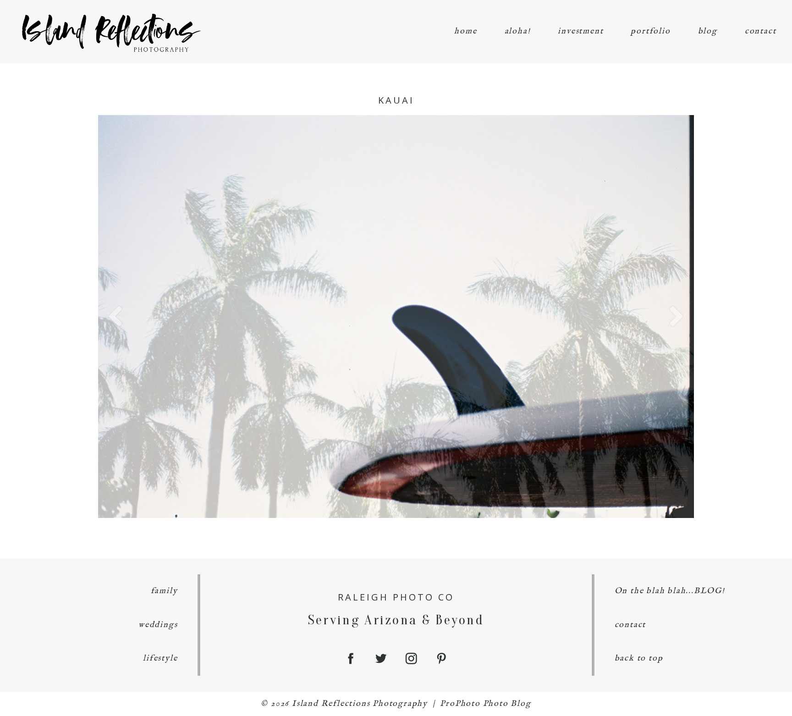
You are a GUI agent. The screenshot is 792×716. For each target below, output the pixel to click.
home (465, 31)
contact (760, 31)
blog (707, 31)
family (164, 591)
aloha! (518, 31)
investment (580, 31)
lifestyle (160, 658)
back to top (639, 658)
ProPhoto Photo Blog (485, 704)
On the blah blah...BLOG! (670, 591)
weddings (157, 625)
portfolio (650, 31)
